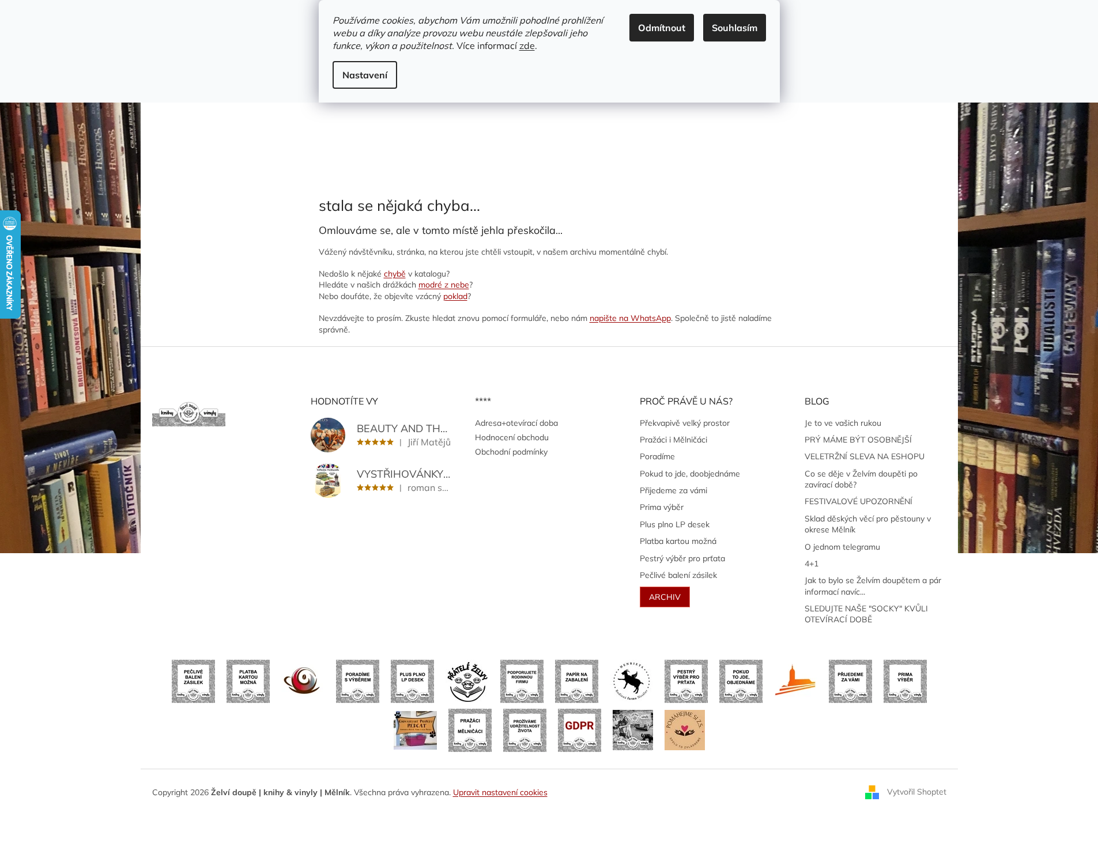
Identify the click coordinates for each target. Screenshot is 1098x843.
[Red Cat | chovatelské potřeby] (415, 729)
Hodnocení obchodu (512, 437)
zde (527, 45)
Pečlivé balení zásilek (678, 575)
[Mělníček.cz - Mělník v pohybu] (795, 680)
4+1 (811, 563)
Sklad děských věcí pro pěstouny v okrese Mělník (868, 524)
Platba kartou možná (678, 541)
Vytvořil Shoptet (916, 792)
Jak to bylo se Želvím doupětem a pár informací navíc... (873, 585)
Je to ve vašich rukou (843, 423)
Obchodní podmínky (511, 452)
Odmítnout (661, 27)
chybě (395, 274)
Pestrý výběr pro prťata (682, 558)
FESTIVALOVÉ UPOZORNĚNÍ (858, 501)
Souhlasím (734, 27)
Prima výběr (662, 507)
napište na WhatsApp (630, 318)
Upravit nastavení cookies (500, 792)
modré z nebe (443, 284)
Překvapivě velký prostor (685, 423)
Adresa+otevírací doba (516, 423)
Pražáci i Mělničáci (673, 439)
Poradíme (657, 456)
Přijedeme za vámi (673, 490)
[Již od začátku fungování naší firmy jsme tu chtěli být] (470, 729)
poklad (455, 296)
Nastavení (364, 75)
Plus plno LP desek (675, 524)
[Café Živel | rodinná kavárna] (303, 680)
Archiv (665, 597)
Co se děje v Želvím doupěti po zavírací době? (861, 479)
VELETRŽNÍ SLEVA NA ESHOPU (865, 456)
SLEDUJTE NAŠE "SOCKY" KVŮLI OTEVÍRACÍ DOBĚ (866, 614)
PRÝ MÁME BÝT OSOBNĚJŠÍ (858, 439)
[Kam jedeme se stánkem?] (633, 729)
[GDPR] (579, 729)
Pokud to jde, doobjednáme (690, 473)
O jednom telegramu (842, 547)
